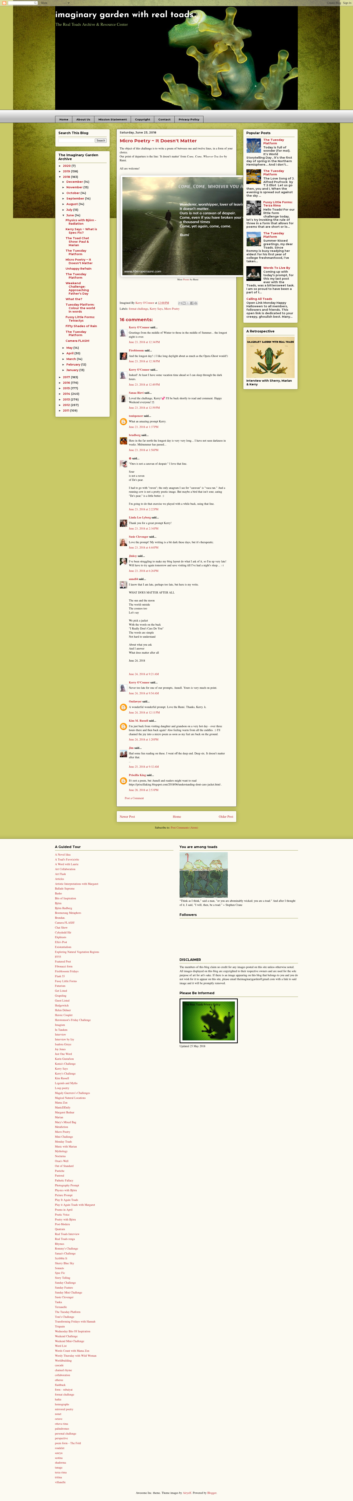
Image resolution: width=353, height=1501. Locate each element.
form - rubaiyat (64, 1389)
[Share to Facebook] (192, 303)
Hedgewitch (62, 1005)
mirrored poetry (64, 1409)
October (73, 193)
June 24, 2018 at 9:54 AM (144, 693)
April (70, 353)
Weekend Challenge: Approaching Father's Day (77, 288)
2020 (67, 166)
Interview (60, 1034)
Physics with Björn (66, 1190)
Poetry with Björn (65, 1219)
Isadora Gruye (63, 1044)
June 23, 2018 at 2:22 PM (143, 509)
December (75, 182)
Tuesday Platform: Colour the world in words (80, 308)
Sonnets (59, 1268)
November (74, 187)
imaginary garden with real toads (124, 15)
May (69, 348)
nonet (58, 1414)
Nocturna (60, 1156)
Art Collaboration (65, 869)
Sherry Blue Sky (64, 1263)
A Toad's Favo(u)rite (67, 859)
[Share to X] (188, 303)
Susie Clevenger (138, 536)
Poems (186, 279)
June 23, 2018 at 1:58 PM (143, 450)
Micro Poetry (172, 309)
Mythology (61, 1151)
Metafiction (61, 1127)
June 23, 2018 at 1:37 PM (143, 427)
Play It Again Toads (66, 1200)
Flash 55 (60, 976)
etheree (59, 1380)
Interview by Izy (64, 1039)
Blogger (211, 1493)
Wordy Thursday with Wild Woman (75, 1355)
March (71, 359)
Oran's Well (61, 1161)
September (75, 198)
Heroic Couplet (64, 1015)
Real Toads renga (65, 1239)
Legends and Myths (66, 1083)
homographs (62, 1404)
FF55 (58, 957)
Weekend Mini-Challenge (69, 1341)
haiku (58, 1399)
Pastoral (59, 1175)
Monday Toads (63, 1141)
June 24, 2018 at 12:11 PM (144, 712)
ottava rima (61, 1424)
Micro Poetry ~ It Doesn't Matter (79, 261)
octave (58, 1419)
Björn (58, 903)
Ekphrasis (60, 937)
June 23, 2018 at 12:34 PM (144, 342)
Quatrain (60, 1229)
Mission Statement (112, 119)
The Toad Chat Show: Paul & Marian (77, 241)
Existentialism (63, 947)
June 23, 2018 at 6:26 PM (143, 571)
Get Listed (61, 991)
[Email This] (180, 303)
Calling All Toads (259, 299)
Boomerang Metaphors (68, 913)
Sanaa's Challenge (65, 1253)
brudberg (135, 435)
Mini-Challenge (64, 1137)
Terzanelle (61, 1307)
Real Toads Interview (67, 1234)
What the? (74, 299)
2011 (66, 410)
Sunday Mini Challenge (68, 1292)
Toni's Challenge (64, 1317)
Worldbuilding (63, 1360)
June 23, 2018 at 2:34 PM (143, 528)
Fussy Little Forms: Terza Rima (278, 204)
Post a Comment (134, 798)
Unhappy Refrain (79, 268)
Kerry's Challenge (65, 1073)
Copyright (142, 119)
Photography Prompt (67, 1185)
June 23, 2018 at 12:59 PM (144, 407)
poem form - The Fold (68, 1443)
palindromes (62, 1428)
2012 (67, 405)
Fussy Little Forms (66, 981)
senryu (59, 1453)
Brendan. (60, 918)
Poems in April (64, 1210)
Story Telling (62, 1278)
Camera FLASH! (77, 341)
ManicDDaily (62, 1107)
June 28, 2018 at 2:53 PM (143, 790)
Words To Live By (276, 268)
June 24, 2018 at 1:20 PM (143, 739)
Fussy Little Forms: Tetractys (80, 318)
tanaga (58, 1467)
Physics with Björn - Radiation (81, 221)
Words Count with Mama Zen (72, 1351)
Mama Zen (61, 1102)
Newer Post (127, 816)
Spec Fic (60, 1273)
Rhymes (59, 1244)
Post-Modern (62, 1224)
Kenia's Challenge (65, 1064)
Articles (59, 879)
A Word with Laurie (66, 864)
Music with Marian (66, 1146)
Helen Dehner (63, 1010)
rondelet (59, 1448)
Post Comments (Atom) (184, 827)
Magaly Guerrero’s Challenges (72, 1093)
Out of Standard (64, 1166)
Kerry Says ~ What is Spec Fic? (81, 230)
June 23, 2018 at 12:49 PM (144, 384)
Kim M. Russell (138, 720)
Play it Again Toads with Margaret (75, 1205)
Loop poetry (62, 1088)
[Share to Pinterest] (196, 303)
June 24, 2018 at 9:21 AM (144, 674)
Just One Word (63, 1054)
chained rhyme (63, 1370)
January (72, 370)
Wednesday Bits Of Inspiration (72, 1331)
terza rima (61, 1472)
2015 (67, 388)
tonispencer (136, 416)
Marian (59, 1117)
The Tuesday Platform (76, 252)
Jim (131, 748)
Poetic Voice (62, 1214)
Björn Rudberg (63, 908)
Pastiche (59, 1171)
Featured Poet (63, 961)
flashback (60, 1385)
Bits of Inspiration (65, 898)
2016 (67, 383)
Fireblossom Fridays (66, 971)
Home (63, 119)
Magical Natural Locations (70, 1098)
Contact (164, 119)
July (69, 210)
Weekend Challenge (66, 1336)
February (73, 364)
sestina (59, 1458)
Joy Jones (60, 1049)
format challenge (138, 309)
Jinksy (133, 556)
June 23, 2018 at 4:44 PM (143, 547)
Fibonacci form (64, 966)
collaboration (62, 1375)
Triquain (60, 1326)
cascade (59, 1365)
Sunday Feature (64, 1287)
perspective (61, 1438)
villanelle (60, 1482)
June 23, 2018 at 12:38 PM (144, 361)
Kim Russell (62, 1078)
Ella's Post (61, 942)
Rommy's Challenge (66, 1248)
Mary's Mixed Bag (65, 1122)
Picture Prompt (64, 1195)
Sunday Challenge (65, 1282)
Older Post (226, 816)
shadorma (60, 1462)
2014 (67, 394)
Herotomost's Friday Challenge (73, 1020)
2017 (67, 377)
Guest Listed (62, 1000)
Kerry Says (156, 309)
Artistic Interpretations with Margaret (76, 884)
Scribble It (61, 1258)
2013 (67, 399)
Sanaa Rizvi (136, 392)
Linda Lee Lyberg (140, 517)
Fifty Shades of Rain (81, 326)
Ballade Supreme (65, 888)
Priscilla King (137, 775)
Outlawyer (135, 701)
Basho (58, 893)
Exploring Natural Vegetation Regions (77, 952)
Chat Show (61, 927)
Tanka (58, 1302)
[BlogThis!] (184, 303)
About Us (83, 119)
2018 (67, 177)
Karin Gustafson (64, 1059)
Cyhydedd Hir (63, 932)
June (70, 215)
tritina (58, 1477)
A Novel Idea (62, 854)
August (72, 204)
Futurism (60, 986)
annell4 (133, 579)
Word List (61, 1346)
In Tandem (61, 1030)
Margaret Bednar (64, 1112)
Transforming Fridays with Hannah (75, 1321)
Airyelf (187, 1493)
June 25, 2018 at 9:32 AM (144, 766)
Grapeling (60, 995)
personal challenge (65, 1433)
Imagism (60, 1025)
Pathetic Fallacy (64, 1180)
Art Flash (60, 874)
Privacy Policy (189, 119)
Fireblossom (136, 350)
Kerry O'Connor (139, 327)
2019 (67, 171)
